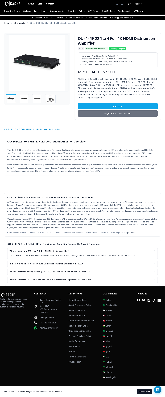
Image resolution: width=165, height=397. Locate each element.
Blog (40, 4)
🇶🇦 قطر (106, 341)
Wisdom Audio (124, 11)
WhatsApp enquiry (117, 49)
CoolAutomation (57, 11)
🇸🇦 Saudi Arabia (110, 305)
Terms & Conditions (77, 357)
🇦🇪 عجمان (107, 372)
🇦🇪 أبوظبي (107, 362)
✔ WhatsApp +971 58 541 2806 (121, 18)
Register (138, 4)
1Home (44, 11)
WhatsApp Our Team (48, 328)
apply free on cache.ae (103, 64)
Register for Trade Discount (117, 113)
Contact (50, 4)
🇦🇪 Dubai (107, 300)
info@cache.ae (129, 233)
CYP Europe (93, 11)
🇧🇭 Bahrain (107, 320)
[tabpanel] (82, 154)
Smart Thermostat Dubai (79, 305)
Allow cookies (144, 392)
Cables (82, 11)
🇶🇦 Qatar (107, 315)
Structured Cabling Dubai (79, 331)
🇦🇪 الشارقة (108, 367)
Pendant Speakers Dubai (79, 336)
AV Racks (138, 11)
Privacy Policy (74, 362)
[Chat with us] (157, 389)
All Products (74, 346)
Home (6, 23)
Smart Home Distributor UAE (81, 320)
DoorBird (72, 11)
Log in (128, 3)
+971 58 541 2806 (47, 323)
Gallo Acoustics (30, 11)
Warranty (72, 351)
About (31, 4)
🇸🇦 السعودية (108, 331)
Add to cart (117, 106)
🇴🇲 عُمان (106, 351)
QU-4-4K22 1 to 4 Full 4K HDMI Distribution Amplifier (53, 23)
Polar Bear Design (12, 11)
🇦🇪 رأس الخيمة (109, 377)
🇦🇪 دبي (106, 357)
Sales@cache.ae (46, 317)
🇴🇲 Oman (107, 326)
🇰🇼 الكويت (107, 336)
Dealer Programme (76, 341)
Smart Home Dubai (76, 310)
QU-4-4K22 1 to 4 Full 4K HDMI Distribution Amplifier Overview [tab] (32, 129)
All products (19, 23)
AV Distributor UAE (76, 315)
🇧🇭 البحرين (107, 346)
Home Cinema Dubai (77, 300)
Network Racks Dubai (78, 326)
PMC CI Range (108, 11)
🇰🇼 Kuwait (107, 310)
